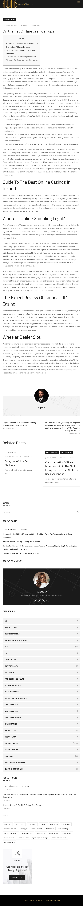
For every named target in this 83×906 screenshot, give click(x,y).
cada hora (43, 824)
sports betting (66, 833)
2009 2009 (7, 824)
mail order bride (12, 704)
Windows (9, 756)
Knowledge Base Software (17, 698)
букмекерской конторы (40, 838)
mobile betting (40, 833)
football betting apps (10, 833)
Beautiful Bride (11, 627)
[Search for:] (41, 512)
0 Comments (36, 26)
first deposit (50, 829)
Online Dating (11, 724)
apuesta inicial (19, 824)
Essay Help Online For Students (15, 529)
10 (6, 621)
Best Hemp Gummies (13, 634)
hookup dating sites (13, 685)
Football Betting (63, 829)
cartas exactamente (10, 829)
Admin (24, 26)
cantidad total (65, 824)
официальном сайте (59, 838)
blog (7, 646)
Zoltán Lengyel (26, 457)
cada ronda (54, 824)
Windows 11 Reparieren (15, 762)
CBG (6, 653)
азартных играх (23, 838)
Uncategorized (9, 19)
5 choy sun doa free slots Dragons (33, 69)
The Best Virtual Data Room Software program (21, 553)
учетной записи (9, 842)
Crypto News (10, 659)
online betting (53, 833)
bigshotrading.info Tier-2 (16, 640)
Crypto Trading (11, 666)
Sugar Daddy (10, 737)
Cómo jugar (23, 829)
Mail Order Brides (12, 711)
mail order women (13, 717)
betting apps (32, 824)
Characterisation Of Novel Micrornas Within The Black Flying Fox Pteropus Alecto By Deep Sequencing (61, 468)
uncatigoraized (11, 749)
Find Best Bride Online (14, 679)
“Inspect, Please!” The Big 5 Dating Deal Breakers (21, 541)
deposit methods (36, 829)
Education (9, 672)
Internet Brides (12, 692)
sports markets (9, 838)
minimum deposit (26, 833)
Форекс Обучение (14, 769)
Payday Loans (10, 730)
